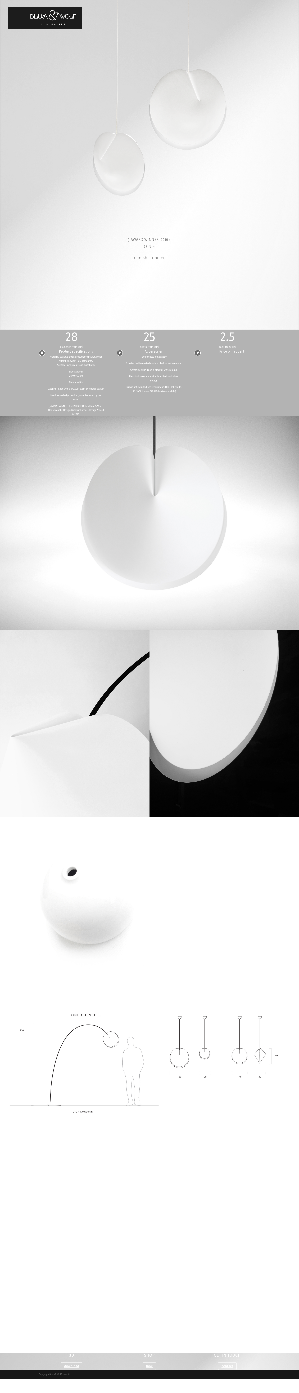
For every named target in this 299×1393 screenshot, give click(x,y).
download (71, 1366)
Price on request (231, 351)
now (149, 1366)
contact (227, 1366)
